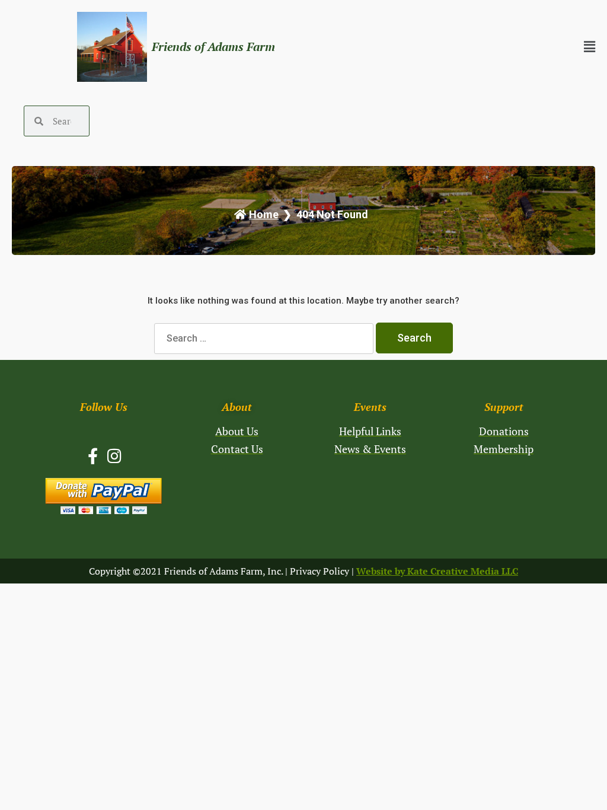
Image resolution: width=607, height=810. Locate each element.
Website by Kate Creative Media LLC (437, 571)
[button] (470, 47)
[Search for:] (265, 338)
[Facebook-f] (93, 456)
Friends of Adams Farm (213, 47)
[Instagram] (115, 456)
